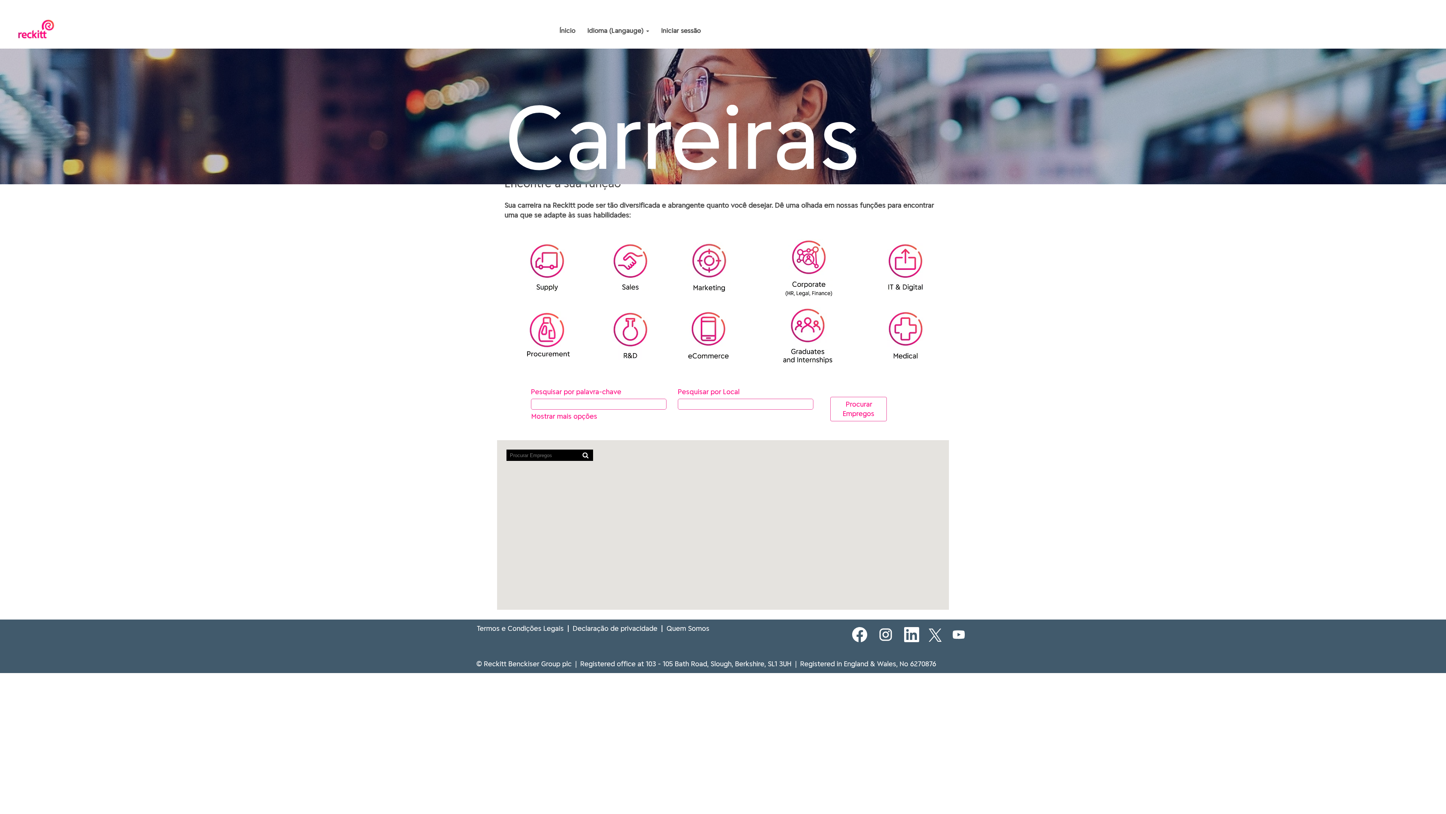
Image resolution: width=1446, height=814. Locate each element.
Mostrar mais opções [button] (564, 416)
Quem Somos (688, 628)
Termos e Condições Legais (520, 628)
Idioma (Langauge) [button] (616, 30)
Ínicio (567, 30)
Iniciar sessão (681, 30)
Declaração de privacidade (615, 628)
